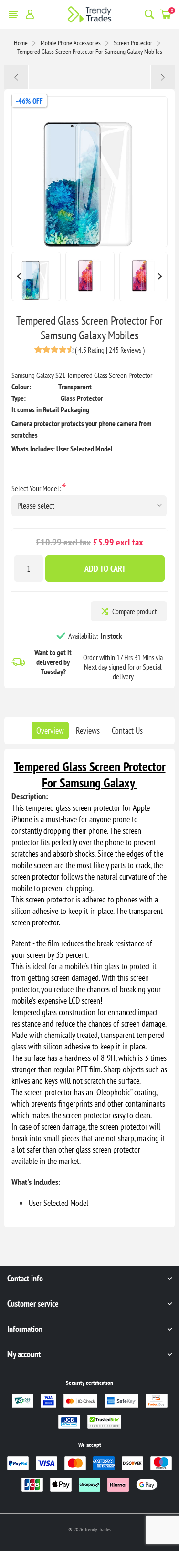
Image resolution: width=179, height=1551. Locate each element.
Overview (50, 730)
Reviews (88, 730)
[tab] (50, 730)
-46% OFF (29, 100)
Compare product (134, 611)
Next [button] (160, 276)
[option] (36, 276)
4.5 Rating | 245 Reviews (109, 350)
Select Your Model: (36, 488)
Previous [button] (18, 276)
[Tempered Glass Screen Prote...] (16, 77)
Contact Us (127, 730)
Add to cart (105, 568)
